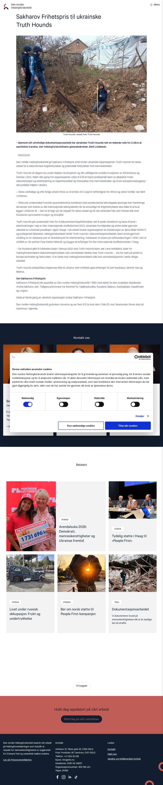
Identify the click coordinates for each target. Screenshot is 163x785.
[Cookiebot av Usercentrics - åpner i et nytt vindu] (137, 357)
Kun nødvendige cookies (81, 425)
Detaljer (140, 416)
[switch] (63, 404)
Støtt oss (112, 754)
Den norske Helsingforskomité (21, 6)
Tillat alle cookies (127, 425)
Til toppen (81, 686)
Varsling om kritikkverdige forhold (124, 759)
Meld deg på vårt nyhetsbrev (81, 719)
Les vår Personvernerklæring (17, 760)
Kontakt (111, 749)
